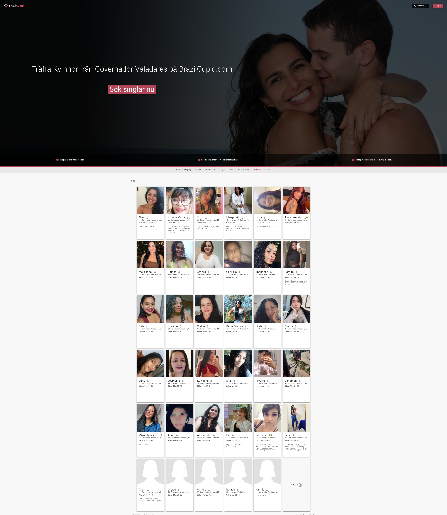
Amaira (201, 489)
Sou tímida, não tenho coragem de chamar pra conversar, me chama (296, 283)
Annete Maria (176, 217)
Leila (288, 435)
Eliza (142, 217)
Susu (200, 217)
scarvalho (174, 380)
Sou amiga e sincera (146, 226)
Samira (289, 272)
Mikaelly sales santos (149, 435)
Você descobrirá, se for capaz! (267, 226)
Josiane (173, 326)
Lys (228, 435)
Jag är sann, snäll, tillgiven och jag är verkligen (208, 227)
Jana (259, 217)
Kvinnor (198, 170)
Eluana (172, 272)
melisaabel (145, 272)
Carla (142, 380)
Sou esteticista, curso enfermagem (234, 445)
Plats (231, 170)
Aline (171, 435)
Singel (222, 170)
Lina (229, 380)
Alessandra (204, 435)
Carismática (143, 444)
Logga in (437, 6)
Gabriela (231, 272)
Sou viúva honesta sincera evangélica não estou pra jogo (150, 499)
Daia (141, 326)
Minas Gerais (243, 170)
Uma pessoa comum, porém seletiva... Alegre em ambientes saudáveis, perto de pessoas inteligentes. (179, 229)
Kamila (260, 489)
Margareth (233, 217)
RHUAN (260, 380)
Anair (142, 489)
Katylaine (203, 380)
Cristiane (261, 435)
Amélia (201, 272)
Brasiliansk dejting (183, 170)
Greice (172, 489)
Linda (259, 326)
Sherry (289, 326)
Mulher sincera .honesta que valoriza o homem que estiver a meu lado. (237, 228)
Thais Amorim (294, 217)
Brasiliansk (210, 170)
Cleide (201, 326)
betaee (230, 489)
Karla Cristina (234, 326)
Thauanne (262, 272)
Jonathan (291, 380)
